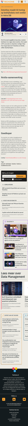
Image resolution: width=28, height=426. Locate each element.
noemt (2, 86)
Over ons (14, 416)
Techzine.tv (10, 221)
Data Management (9, 6)
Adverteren (14, 414)
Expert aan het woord (11, 315)
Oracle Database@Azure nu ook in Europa (16, 158)
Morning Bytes (7, 179)
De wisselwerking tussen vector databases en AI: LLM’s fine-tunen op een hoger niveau (13, 100)
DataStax (14, 163)
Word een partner (14, 412)
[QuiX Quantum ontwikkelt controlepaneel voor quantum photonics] (11, 288)
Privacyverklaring (14, 420)
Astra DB (3, 163)
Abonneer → (21, 176)
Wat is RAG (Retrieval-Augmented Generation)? (15, 72)
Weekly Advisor (18, 179)
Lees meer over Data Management (13, 274)
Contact (14, 417)
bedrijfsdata (8, 163)
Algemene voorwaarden (14, 419)
